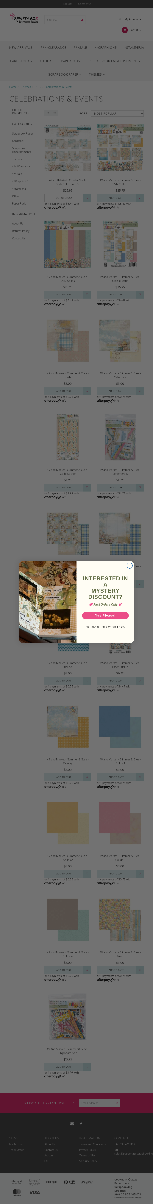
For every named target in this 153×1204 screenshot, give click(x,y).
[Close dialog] (129, 565)
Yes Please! (105, 615)
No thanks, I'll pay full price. (105, 627)
